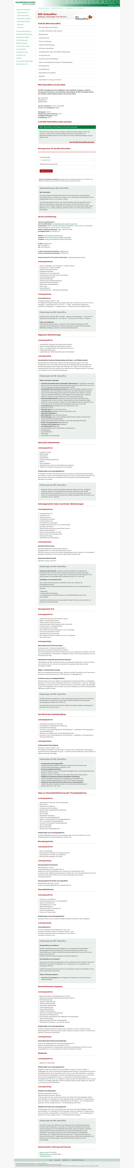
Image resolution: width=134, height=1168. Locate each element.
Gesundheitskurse (44, 69)
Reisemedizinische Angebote (47, 73)
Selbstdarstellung (44, 38)
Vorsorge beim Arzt (44, 55)
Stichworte (110, 5)
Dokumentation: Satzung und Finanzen (50, 79)
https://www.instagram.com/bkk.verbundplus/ (58, 239)
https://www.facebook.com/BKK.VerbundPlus (58, 237)
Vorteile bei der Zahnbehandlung (48, 59)
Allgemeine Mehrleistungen (47, 45)
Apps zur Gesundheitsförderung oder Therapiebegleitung (55, 62)
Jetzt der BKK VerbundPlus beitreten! (81, 142)
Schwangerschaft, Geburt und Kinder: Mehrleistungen (54, 52)
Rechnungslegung (45, 1154)
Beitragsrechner (43, 34)
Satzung (42, 1152)
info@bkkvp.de (47, 243)
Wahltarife (42, 76)
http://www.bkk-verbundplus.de (53, 235)
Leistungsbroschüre (45, 1156)
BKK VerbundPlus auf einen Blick (48, 27)
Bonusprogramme (44, 66)
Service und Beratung (45, 41)
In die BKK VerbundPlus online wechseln (50, 31)
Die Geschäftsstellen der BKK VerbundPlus (64, 224)
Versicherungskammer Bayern (76, 257)
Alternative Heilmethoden (46, 48)
